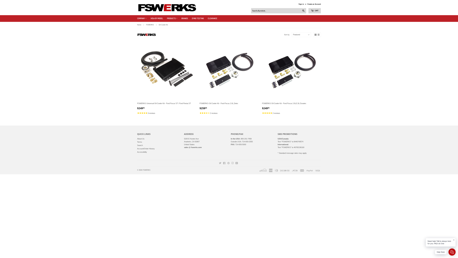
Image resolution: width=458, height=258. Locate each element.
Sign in (301, 4)
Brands (184, 18)
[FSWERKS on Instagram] (232, 163)
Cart (316, 11)
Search (140, 145)
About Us (140, 139)
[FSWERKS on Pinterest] (228, 163)
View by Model (157, 18)
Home (139, 25)
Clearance (212, 18)
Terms (139, 142)
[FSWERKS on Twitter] (220, 163)
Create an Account (314, 4)
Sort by (286, 35)
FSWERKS (150, 25)
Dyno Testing (198, 18)
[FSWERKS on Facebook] (224, 163)
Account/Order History (146, 149)
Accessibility (142, 152)
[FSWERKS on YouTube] (236, 163)
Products (171, 18)
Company (141, 18)
